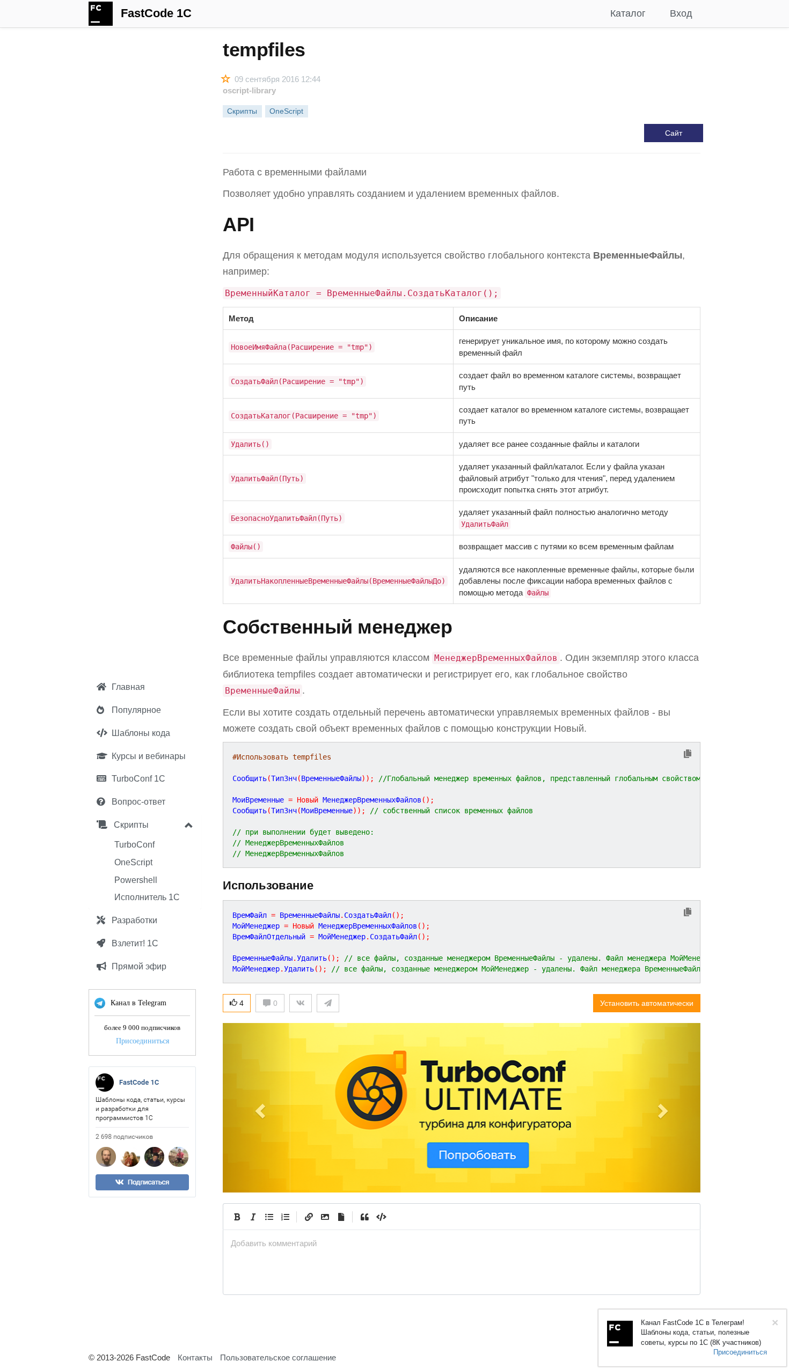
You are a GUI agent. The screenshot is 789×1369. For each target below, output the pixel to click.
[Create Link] (309, 1217)
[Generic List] (269, 1217)
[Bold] (237, 1217)
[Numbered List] (285, 1217)
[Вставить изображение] (325, 1217)
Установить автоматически (646, 1003)
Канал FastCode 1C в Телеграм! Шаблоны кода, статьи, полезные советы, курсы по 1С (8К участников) (701, 1332)
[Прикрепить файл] (341, 1217)
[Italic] (253, 1217)
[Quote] (364, 1217)
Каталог (628, 13)
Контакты (195, 1357)
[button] (259, 1108)
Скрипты (130, 824)
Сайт (673, 133)
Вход (681, 13)
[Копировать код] (687, 754)
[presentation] (462, 1243)
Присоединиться (142, 1041)
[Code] (380, 1217)
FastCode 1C (156, 13)
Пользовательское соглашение (278, 1357)
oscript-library (249, 90)
